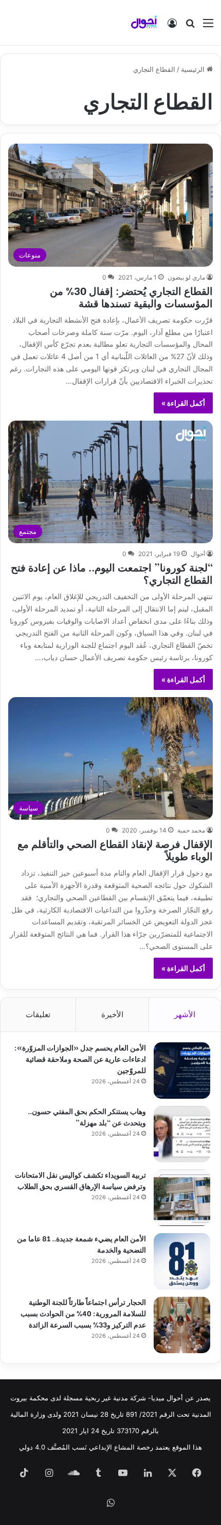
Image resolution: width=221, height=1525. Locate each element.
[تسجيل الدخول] (172, 26)
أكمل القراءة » (183, 403)
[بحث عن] (190, 26)
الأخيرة (112, 1014)
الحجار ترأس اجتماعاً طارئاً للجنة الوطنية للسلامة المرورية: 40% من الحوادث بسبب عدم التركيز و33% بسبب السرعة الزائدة (83, 1313)
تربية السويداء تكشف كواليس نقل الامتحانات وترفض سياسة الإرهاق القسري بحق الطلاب (80, 1180)
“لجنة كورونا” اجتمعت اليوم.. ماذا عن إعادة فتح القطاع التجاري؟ (112, 572)
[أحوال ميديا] (143, 22)
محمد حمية (191, 830)
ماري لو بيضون (186, 277)
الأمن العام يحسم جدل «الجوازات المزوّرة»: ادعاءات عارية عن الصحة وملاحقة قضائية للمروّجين (80, 1058)
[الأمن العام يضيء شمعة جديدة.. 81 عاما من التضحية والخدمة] (182, 1261)
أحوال (198, 554)
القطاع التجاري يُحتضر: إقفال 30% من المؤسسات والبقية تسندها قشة (131, 296)
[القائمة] (208, 26)
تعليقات (38, 1014)
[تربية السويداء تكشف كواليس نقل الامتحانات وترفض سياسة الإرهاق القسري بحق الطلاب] (182, 1198)
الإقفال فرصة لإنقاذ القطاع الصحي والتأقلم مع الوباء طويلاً (115, 849)
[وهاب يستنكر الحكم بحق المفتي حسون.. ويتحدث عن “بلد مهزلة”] (182, 1134)
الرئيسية (194, 69)
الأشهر (184, 1014)
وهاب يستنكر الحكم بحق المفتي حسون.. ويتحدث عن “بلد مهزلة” (87, 1116)
